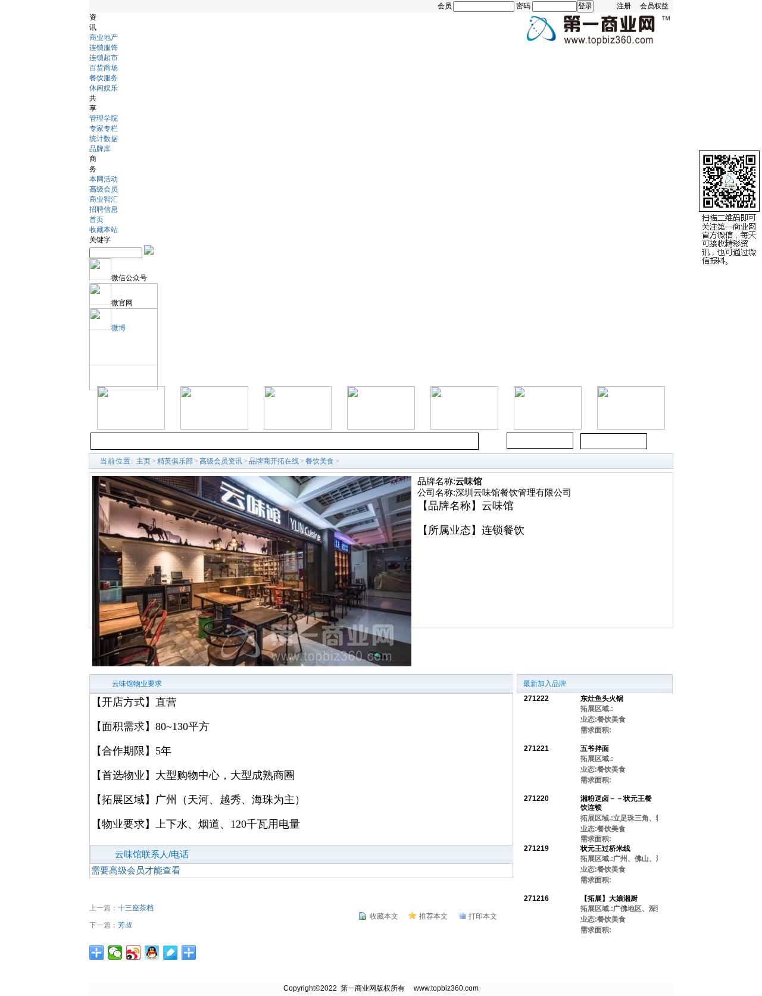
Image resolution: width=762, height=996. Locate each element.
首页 (96, 219)
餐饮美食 (319, 461)
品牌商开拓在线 (274, 461)
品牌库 (100, 149)
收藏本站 (103, 229)
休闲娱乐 (103, 88)
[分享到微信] (115, 952)
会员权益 (654, 6)
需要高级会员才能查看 (135, 870)
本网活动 (103, 179)
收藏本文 (384, 916)
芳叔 (125, 925)
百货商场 (103, 68)
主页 (143, 461)
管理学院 (103, 118)
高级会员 (103, 189)
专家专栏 (103, 128)
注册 (624, 6)
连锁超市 (103, 58)
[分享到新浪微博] (133, 952)
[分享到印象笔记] (189, 952)
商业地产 (103, 37)
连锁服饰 (103, 47)
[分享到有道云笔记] (170, 952)
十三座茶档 (136, 908)
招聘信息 (103, 209)
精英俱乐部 (175, 461)
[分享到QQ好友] (152, 952)
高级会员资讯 (220, 461)
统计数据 (103, 138)
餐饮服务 (103, 78)
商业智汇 (103, 199)
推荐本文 (433, 916)
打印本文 (483, 916)
